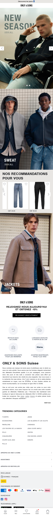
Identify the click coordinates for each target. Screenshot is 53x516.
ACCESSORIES (7, 421)
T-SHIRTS (5, 417)
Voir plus (47, 403)
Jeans (22, 396)
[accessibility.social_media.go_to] (2, 500)
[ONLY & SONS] (26, 6)
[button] (12, 195)
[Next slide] (51, 48)
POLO (4, 432)
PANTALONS (6, 425)
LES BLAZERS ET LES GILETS (37, 421)
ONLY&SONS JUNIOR (34, 436)
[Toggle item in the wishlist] (20, 184)
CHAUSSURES (7, 436)
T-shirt (27, 379)
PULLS (4, 444)
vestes (27, 396)
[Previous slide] (2, 48)
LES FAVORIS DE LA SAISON (12, 428)
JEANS (29, 417)
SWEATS (30, 440)
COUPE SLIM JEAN (8, 440)
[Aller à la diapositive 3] (29, 85)
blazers (32, 396)
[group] (12, 197)
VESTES (30, 432)
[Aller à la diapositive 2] (27, 85)
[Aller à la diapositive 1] (24, 85)
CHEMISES (31, 425)
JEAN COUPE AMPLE (34, 428)
